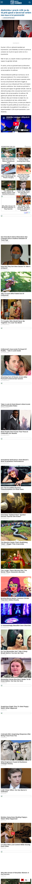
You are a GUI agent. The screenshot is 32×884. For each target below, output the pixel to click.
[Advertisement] (16, 140)
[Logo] (16, 2)
